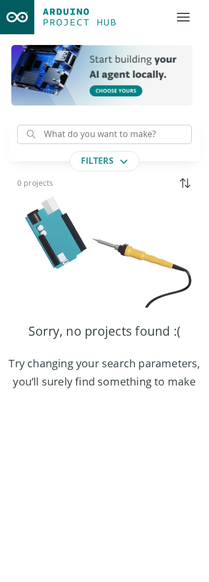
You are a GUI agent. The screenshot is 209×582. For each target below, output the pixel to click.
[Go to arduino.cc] (17, 17)
